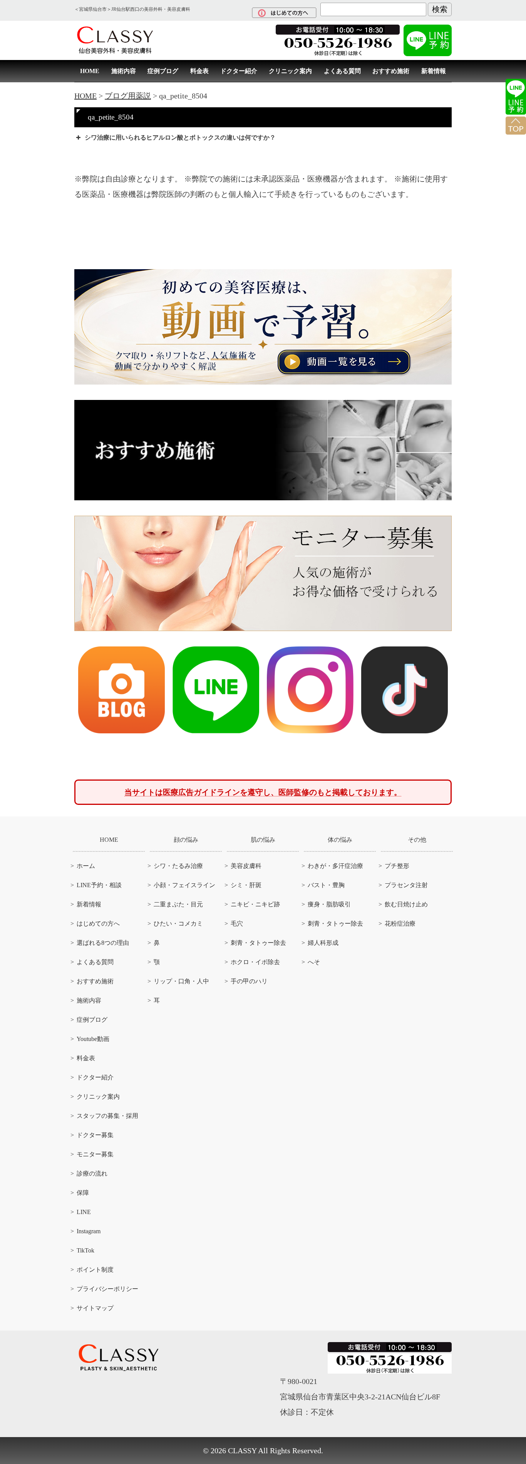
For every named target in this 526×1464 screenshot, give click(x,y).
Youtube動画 (93, 1039)
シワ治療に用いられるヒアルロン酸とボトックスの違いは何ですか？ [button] (180, 137)
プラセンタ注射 (406, 885)
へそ (314, 962)
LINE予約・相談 (99, 885)
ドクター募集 (95, 1135)
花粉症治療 (400, 923)
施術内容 (123, 71)
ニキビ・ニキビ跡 (255, 904)
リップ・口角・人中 (181, 981)
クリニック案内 (290, 71)
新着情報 (433, 71)
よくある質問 (342, 71)
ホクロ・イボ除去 (255, 962)
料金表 (199, 71)
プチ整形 (397, 866)
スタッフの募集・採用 (107, 1116)
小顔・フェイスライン (184, 885)
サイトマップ (95, 1308)
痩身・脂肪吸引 (329, 904)
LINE (84, 1212)
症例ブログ (162, 71)
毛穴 (237, 923)
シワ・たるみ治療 (178, 866)
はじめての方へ (98, 923)
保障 (83, 1192)
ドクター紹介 (238, 71)
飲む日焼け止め (406, 904)
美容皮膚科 (246, 866)
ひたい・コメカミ (178, 923)
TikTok (85, 1250)
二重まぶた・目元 (178, 904)
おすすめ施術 (390, 71)
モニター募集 (95, 1154)
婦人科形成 (323, 942)
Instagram (89, 1231)
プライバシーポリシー (107, 1289)
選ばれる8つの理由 (103, 942)
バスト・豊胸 (326, 885)
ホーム (86, 866)
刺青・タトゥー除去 (258, 942)
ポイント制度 (95, 1269)
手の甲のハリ (249, 981)
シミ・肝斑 (246, 885)
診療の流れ (92, 1173)
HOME (89, 71)
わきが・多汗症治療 (335, 866)
